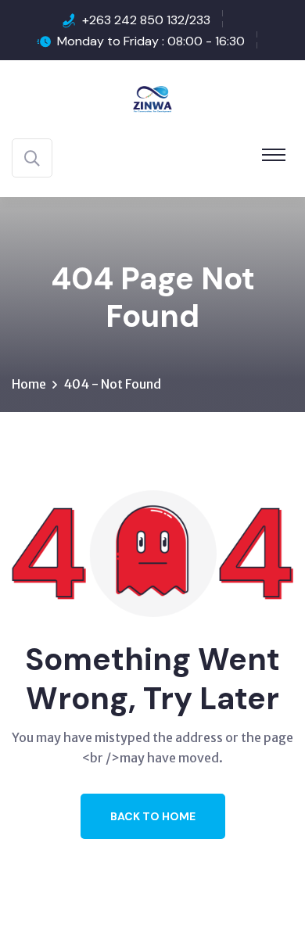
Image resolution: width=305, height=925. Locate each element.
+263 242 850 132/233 (146, 20)
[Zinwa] (152, 98)
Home (29, 384)
